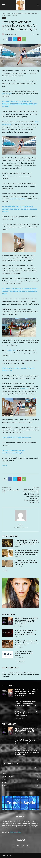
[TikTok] (23, 846)
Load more (20, 662)
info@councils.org (15, 832)
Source (4, 466)
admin (8, 34)
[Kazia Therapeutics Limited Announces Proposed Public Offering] (7, 654)
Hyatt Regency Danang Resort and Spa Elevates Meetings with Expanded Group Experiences (27, 643)
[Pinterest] (19, 39)
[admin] (3, 34)
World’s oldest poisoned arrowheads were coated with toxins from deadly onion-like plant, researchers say (27, 552)
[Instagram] (18, 846)
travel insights (7, 94)
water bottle (24, 389)
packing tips (11, 350)
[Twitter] (15, 39)
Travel (8, 13)
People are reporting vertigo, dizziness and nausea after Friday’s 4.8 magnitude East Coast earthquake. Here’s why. (20, 674)
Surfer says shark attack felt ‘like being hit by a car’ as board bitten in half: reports (26, 562)
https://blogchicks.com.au (20, 527)
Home (3, 13)
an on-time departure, (17, 199)
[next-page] (6, 570)
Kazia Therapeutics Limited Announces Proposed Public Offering (24, 653)
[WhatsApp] (24, 39)
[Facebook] (10, 39)
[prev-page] (3, 570)
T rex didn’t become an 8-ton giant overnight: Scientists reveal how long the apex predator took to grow (27, 542)
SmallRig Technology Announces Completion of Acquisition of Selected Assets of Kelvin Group (25, 632)
